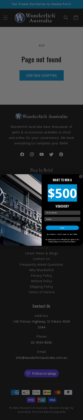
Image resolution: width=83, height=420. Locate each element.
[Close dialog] (80, 176)
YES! (62, 228)
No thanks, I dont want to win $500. (62, 234)
